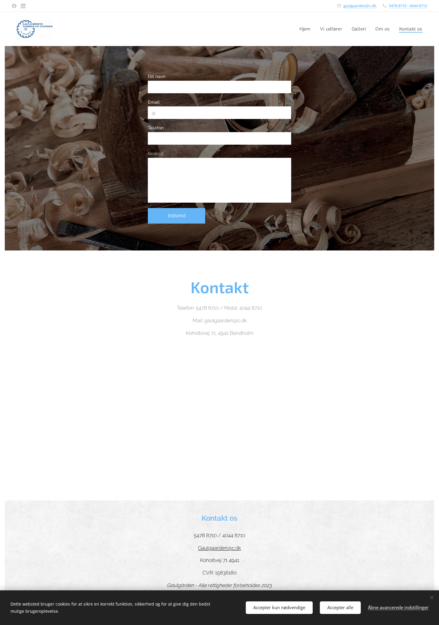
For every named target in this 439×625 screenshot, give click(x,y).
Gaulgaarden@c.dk (219, 548)
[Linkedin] (23, 6)
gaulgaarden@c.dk (359, 5)
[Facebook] (14, 6)
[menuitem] (306, 29)
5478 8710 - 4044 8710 (408, 5)
